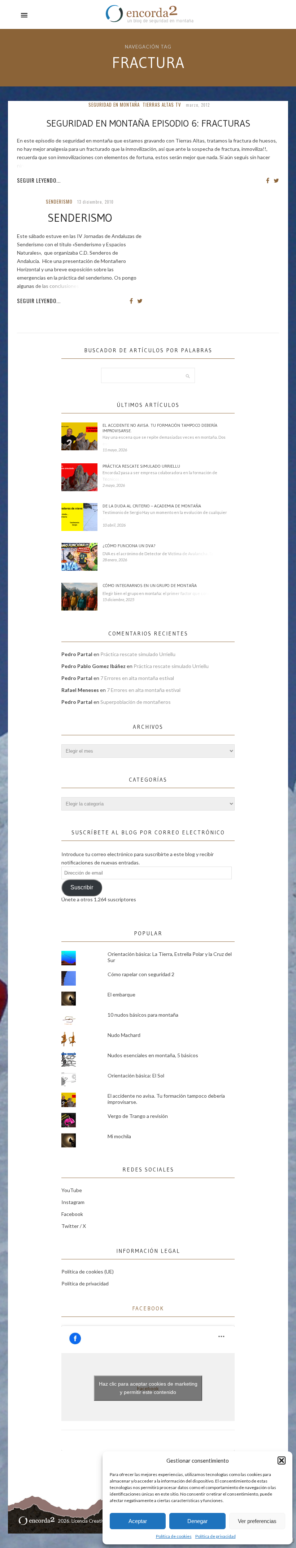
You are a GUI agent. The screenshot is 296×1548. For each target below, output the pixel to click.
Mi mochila (119, 1136)
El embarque (121, 994)
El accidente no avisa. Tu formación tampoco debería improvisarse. (160, 427)
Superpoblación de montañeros (135, 702)
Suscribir (81, 887)
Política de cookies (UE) (87, 1271)
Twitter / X (73, 1226)
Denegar (197, 1521)
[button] (281, 1460)
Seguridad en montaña (114, 104)
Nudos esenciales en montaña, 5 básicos (153, 1055)
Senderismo (59, 201)
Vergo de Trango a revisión (138, 1116)
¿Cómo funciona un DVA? (129, 545)
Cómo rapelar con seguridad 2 (141, 974)
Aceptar (138, 1521)
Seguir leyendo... (39, 180)
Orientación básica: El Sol (136, 1075)
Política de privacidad (215, 1536)
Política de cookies (174, 1536)
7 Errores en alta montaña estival (137, 678)
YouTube (71, 1190)
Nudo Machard (124, 1035)
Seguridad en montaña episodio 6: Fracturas (148, 123)
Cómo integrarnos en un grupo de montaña (150, 585)
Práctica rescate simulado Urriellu (141, 466)
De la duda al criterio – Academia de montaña (152, 506)
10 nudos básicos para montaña (143, 1015)
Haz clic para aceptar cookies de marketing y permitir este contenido (148, 1388)
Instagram (72, 1202)
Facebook (72, 1214)
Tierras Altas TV (162, 104)
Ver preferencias (257, 1521)
